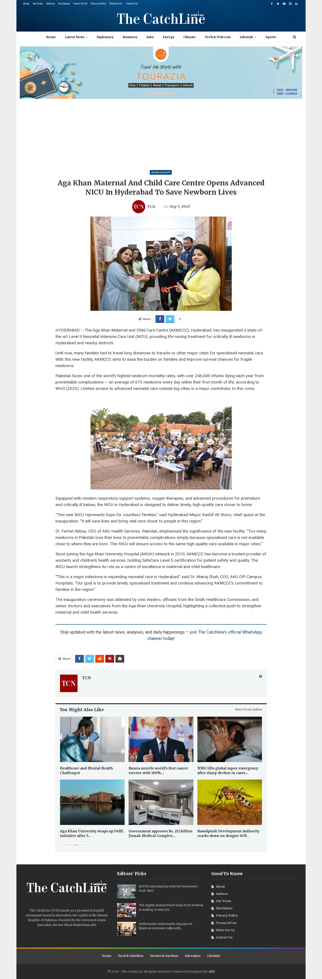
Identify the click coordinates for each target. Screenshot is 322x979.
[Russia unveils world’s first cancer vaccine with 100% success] (161, 739)
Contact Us (132, 3)
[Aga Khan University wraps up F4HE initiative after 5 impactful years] (92, 802)
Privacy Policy (98, 3)
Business (130, 37)
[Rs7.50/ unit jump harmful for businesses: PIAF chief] (126, 891)
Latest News (75, 37)
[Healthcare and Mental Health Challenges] (92, 739)
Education (192, 956)
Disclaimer (64, 3)
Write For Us (115, 3)
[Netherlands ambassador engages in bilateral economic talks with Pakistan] (126, 929)
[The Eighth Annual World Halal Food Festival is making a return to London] (126, 910)
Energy (168, 37)
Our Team (38, 3)
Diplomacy (105, 37)
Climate (189, 37)
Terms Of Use (80, 3)
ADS (212, 972)
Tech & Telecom (218, 37)
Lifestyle (246, 37)
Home (51, 37)
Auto (150, 37)
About (26, 3)
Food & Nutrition (130, 956)
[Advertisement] (161, 131)
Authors (50, 3)
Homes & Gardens (164, 956)
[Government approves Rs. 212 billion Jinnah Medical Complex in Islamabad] (161, 802)
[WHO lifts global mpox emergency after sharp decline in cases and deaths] (229, 739)
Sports (270, 37)
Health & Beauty (160, 172)
